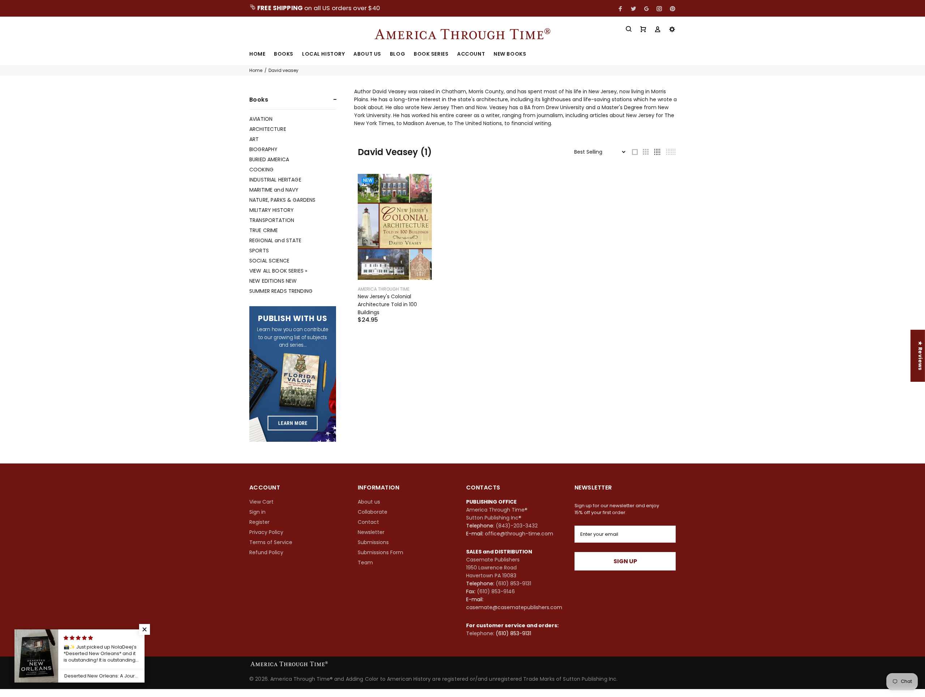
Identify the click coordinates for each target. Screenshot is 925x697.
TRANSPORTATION (271, 220)
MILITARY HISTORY (271, 210)
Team (365, 562)
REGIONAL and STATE (275, 240)
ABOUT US (367, 54)
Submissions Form (380, 552)
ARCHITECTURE (267, 129)
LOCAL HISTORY (323, 54)
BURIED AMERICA (269, 159)
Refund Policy (266, 552)
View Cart (261, 501)
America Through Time (383, 289)
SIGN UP (625, 561)
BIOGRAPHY (263, 149)
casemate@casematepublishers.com (514, 607)
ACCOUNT (471, 54)
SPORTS (259, 250)
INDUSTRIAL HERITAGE (275, 179)
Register (259, 522)
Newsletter (371, 532)
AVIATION (260, 119)
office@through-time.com (519, 533)
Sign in (257, 512)
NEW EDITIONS (273, 281)
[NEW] (395, 226)
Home (255, 70)
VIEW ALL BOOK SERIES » (278, 270)
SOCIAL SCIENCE (269, 260)
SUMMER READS (281, 290)
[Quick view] (420, 186)
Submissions (373, 542)
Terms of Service (270, 542)
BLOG (397, 54)
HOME (257, 54)
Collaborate (372, 512)
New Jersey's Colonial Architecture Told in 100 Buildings (387, 304)
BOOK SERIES (431, 54)
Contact (368, 522)
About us (369, 501)
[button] (144, 629)
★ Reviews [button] (920, 356)
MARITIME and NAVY (273, 189)
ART (254, 139)
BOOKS (283, 54)
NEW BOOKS (510, 54)
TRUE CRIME (263, 230)
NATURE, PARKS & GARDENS (282, 200)
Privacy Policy (266, 532)
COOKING (261, 169)
